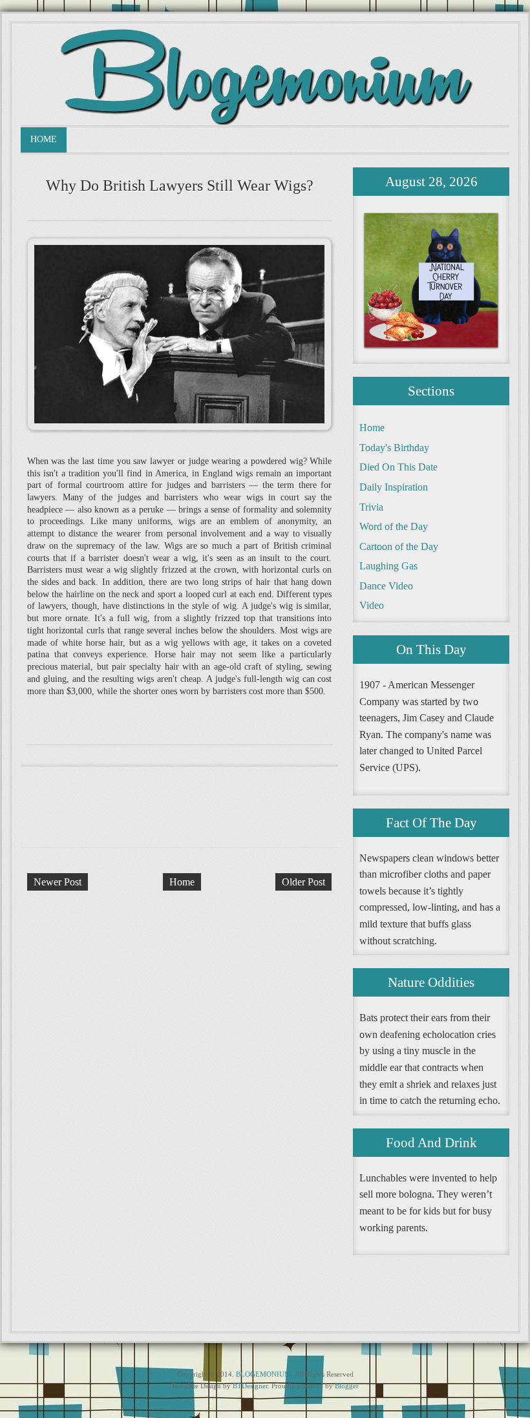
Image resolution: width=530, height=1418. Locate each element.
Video (371, 605)
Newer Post (57, 881)
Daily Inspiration (393, 486)
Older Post (303, 881)
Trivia (371, 507)
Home (43, 139)
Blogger (347, 1386)
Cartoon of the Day (398, 546)
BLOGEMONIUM (263, 1374)
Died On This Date (398, 466)
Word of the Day (393, 526)
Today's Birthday (394, 447)
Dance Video (386, 585)
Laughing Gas (388, 565)
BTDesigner (250, 1386)
